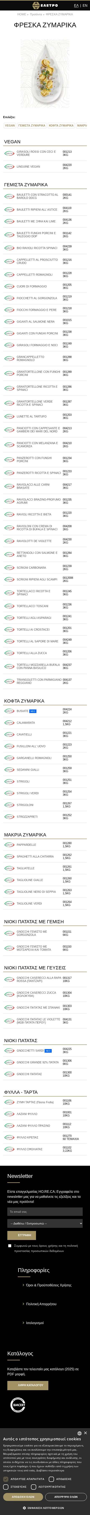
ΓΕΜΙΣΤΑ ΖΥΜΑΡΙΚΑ (31, 125)
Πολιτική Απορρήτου (41, 1304)
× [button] (85, 1433)
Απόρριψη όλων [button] (66, 1497)
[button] (45, 1507)
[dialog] (45, 1471)
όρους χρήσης (48, 1245)
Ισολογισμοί (35, 1323)
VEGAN (10, 125)
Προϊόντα (36, 14)
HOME (21, 14)
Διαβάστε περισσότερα (50, 1470)
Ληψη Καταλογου (30, 1385)
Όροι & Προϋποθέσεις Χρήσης (49, 1285)
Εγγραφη (24, 1235)
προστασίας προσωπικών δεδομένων (39, 1251)
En (85, 5)
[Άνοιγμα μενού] (6, 5)
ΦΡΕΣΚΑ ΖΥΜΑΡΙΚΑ (59, 14)
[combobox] (79, 1433)
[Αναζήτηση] (14, 5)
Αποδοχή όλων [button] (23, 1497)
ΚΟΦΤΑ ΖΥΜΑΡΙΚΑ (61, 125)
